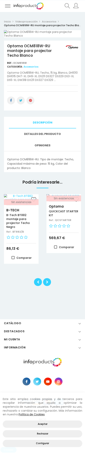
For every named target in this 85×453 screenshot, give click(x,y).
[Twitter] (37, 381)
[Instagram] (58, 381)
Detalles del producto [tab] (42, 134)
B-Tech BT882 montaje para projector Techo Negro (18, 221)
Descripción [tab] (42, 122)
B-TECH (12, 210)
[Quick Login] (76, 6)
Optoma (56, 206)
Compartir (11, 100)
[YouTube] (48, 381)
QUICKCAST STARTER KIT (63, 213)
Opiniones (42, 145)
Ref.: (10, 63)
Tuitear (21, 100)
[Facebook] (26, 381)
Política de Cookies (32, 414)
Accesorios (31, 67)
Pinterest (30, 100)
